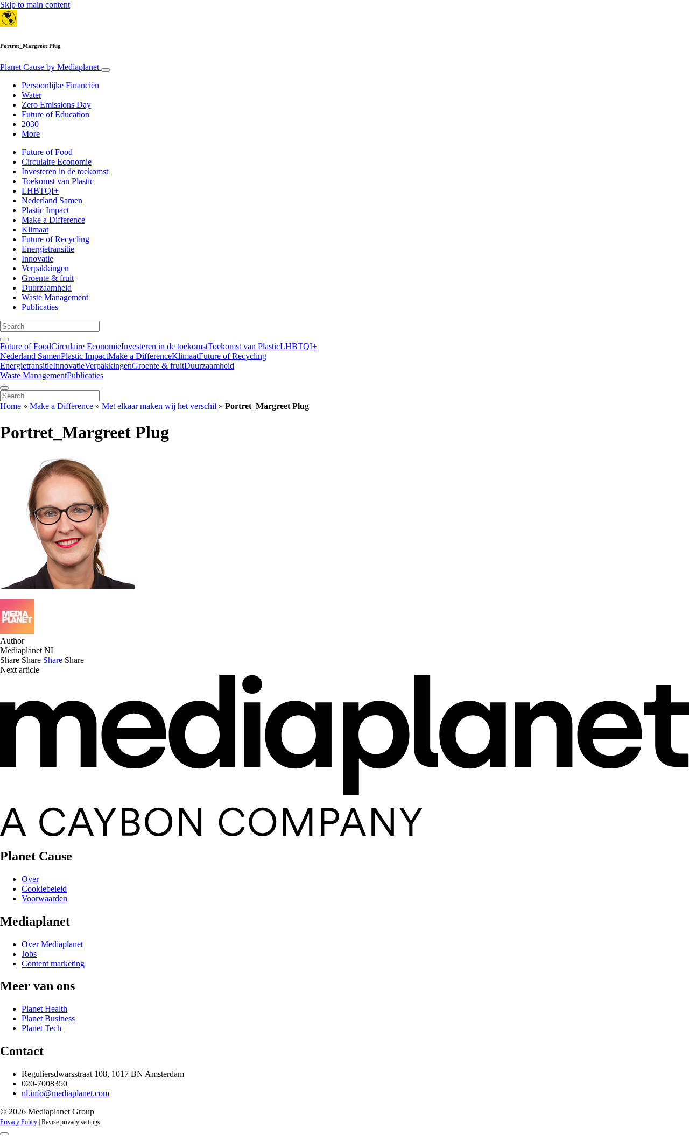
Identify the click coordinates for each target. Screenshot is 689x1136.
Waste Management (55, 297)
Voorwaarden (44, 898)
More (31, 133)
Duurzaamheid (47, 287)
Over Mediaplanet (52, 944)
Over (30, 879)
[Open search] (4, 339)
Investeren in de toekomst (65, 171)
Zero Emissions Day (56, 104)
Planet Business (48, 1018)
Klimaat (35, 229)
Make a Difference (53, 219)
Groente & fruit (48, 278)
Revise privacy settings (70, 1122)
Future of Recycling (55, 239)
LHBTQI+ (40, 190)
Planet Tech (41, 1028)
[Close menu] (4, 388)
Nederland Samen (52, 200)
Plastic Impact (45, 210)
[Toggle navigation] (105, 70)
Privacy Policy (18, 1122)
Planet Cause (49, 67)
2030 (30, 124)
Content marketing (53, 963)
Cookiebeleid (44, 888)
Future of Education (55, 114)
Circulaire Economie (57, 161)
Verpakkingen (45, 268)
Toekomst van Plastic (58, 181)
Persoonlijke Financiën (60, 85)
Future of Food (47, 152)
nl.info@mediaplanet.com (65, 1093)
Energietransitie (48, 248)
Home (10, 406)
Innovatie (37, 258)
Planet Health (44, 1008)
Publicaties (40, 307)
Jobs (29, 953)
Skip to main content (35, 4)
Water (31, 95)
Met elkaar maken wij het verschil (159, 406)
